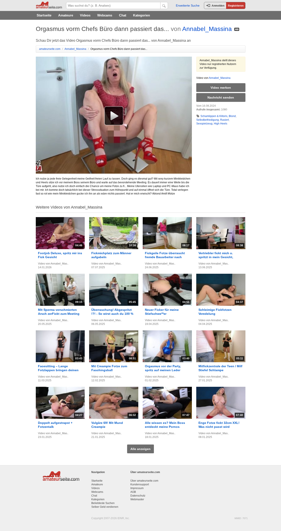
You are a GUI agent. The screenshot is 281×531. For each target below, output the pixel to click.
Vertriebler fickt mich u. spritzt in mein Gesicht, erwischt (215, 257)
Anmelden (218, 5)
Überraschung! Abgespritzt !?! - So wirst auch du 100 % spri (112, 313)
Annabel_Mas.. (59, 263)
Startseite (44, 15)
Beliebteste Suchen (103, 503)
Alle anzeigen (140, 449)
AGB (133, 491)
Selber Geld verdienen (104, 506)
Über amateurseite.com (144, 480)
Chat (122, 15)
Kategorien (141, 15)
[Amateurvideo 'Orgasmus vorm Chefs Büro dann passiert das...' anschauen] (114, 116)
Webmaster (137, 499)
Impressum (137, 488)
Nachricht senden (220, 97)
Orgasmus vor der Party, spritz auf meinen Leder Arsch (163, 370)
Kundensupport (139, 484)
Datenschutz (137, 495)
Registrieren (235, 5)
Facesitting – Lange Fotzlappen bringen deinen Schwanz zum (58, 370)
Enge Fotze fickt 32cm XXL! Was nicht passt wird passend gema (219, 426)
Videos (85, 15)
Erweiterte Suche (188, 5)
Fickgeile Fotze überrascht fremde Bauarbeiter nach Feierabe (165, 257)
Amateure (65, 15)
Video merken (221, 87)
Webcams (104, 15)
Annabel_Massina (207, 28)
